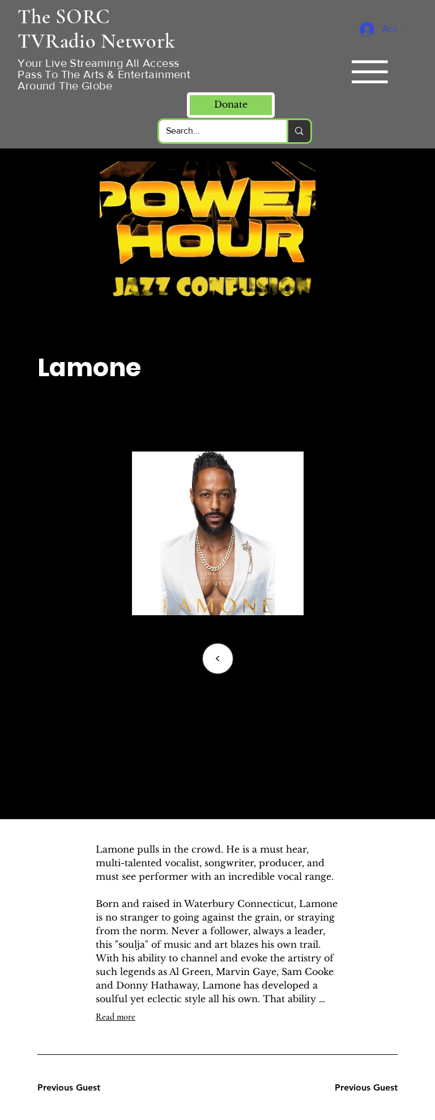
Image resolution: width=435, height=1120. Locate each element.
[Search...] (298, 131)
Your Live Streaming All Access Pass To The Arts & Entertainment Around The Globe (104, 74)
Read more (115, 1017)
